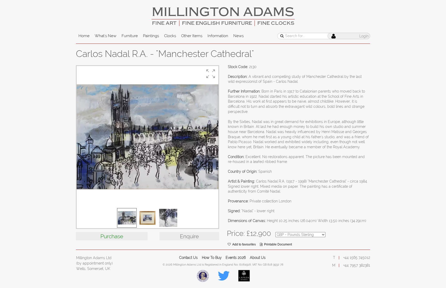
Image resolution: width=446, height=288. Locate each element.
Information (218, 36)
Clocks (170, 36)
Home (84, 36)
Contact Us (188, 258)
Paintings (151, 36)
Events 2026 (236, 258)
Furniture (130, 36)
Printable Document (278, 244)
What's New (105, 36)
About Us (258, 258)
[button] (210, 73)
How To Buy (212, 258)
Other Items (191, 36)
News (238, 36)
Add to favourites (244, 244)
